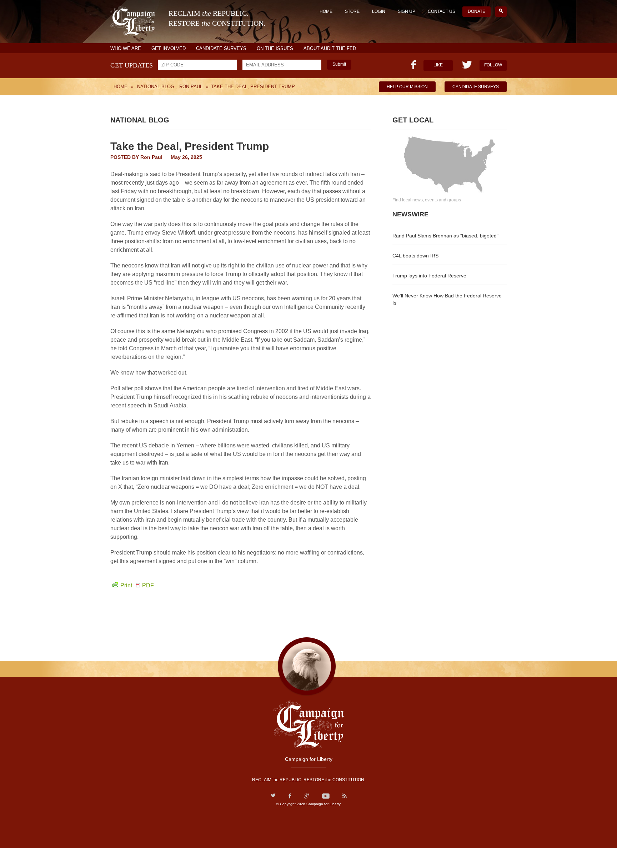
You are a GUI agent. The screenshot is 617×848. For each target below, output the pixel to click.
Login (378, 11)
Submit (339, 64)
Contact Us (441, 11)
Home (326, 11)
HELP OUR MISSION (407, 86)
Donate (476, 11)
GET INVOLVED (168, 48)
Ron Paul (151, 157)
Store (352, 11)
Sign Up (406, 11)
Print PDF (137, 585)
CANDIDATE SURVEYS (221, 48)
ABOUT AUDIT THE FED (330, 48)
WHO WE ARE (125, 48)
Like (438, 64)
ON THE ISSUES (275, 48)
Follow (493, 64)
